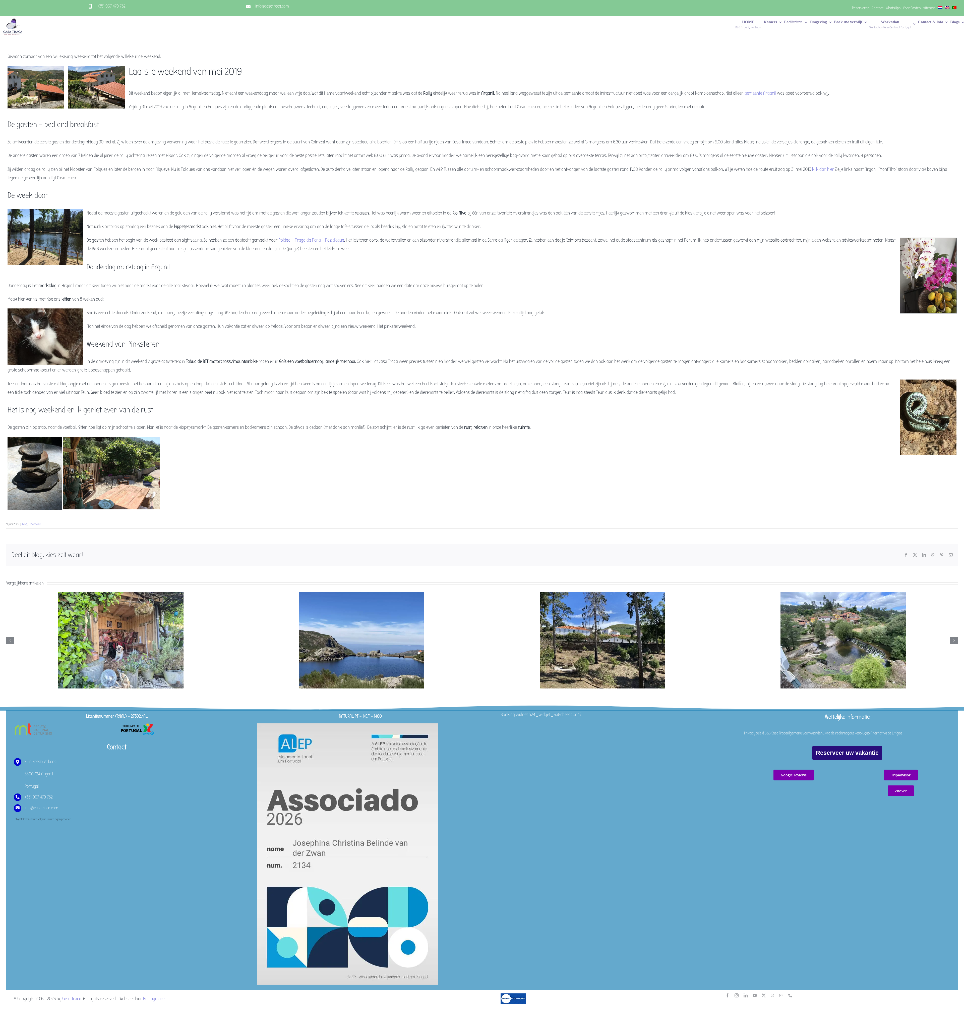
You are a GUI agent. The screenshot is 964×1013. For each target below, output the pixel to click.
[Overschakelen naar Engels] (947, 8)
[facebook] (728, 995)
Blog (24, 524)
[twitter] (764, 995)
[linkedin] (746, 995)
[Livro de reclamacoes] (513, 995)
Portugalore (153, 998)
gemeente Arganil (760, 93)
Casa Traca (71, 998)
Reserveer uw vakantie (847, 753)
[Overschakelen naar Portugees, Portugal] (954, 8)
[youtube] (755, 995)
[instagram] (737, 995)
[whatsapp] (772, 995)
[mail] (781, 995)
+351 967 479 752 (111, 6)
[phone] (790, 995)
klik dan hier (823, 169)
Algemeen (35, 524)
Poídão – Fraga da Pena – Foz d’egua (311, 240)
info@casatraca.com (272, 6)
